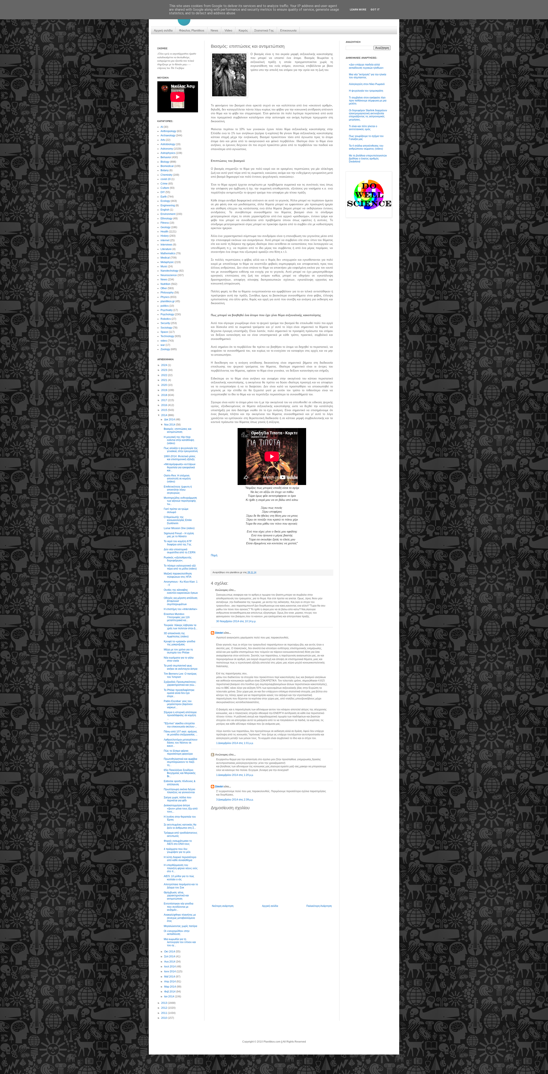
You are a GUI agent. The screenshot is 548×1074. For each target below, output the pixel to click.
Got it (375, 9)
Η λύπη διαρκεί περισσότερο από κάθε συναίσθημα (180, 859)
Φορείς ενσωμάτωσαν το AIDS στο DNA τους (178, 842)
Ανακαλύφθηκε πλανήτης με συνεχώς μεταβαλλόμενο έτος (180, 917)
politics (165, 305)
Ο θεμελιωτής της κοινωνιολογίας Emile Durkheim (178, 520)
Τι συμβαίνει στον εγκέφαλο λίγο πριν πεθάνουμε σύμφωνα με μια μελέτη (367, 100)
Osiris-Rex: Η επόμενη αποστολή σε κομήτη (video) (177, 478)
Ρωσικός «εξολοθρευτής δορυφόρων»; (178, 559)
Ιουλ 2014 (170, 966)
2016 (164, 405)
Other (164, 288)
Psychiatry (167, 310)
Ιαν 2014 (169, 996)
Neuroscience (169, 275)
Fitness (165, 222)
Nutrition (165, 284)
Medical (165, 257)
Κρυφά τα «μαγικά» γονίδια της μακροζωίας (179, 643)
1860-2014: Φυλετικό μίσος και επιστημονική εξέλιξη (179, 458)
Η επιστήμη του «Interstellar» (180, 609)
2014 (164, 415)
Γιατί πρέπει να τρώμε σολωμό (176, 510)
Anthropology (168, 131)
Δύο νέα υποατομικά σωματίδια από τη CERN (179, 551)
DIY (163, 192)
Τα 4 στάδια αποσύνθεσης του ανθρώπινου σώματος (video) (366, 147)
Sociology (166, 327)
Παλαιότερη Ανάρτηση (319, 905)
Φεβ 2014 (170, 991)
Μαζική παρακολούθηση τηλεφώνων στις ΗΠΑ (178, 575)
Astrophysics (168, 153)
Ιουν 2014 (170, 971)
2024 (164, 365)
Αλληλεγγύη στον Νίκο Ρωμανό (367, 84)
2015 (164, 410)
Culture (165, 187)
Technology (167, 336)
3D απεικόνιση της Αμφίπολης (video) (176, 635)
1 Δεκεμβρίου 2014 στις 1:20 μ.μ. (235, 775)
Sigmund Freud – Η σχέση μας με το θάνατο (179, 535)
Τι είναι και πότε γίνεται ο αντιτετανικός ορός (363, 128)
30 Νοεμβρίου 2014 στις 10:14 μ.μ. (236, 621)
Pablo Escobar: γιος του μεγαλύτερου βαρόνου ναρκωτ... (178, 704)
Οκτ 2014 (170, 951)
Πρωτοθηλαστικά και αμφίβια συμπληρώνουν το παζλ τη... (180, 762)
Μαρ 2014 (170, 986)
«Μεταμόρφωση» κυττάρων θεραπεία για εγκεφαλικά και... (179, 467)
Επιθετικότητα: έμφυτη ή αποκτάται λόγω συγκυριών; (178, 489)
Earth (164, 196)
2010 (164, 1017)
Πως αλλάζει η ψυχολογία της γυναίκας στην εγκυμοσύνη (181, 450)
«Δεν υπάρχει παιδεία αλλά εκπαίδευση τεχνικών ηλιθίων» (366, 66)
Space (164, 331)
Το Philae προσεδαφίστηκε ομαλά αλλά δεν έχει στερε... (179, 693)
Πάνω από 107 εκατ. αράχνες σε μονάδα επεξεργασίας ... (180, 733)
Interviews (166, 244)
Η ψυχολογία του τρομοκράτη (366, 90)
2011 (164, 1013)
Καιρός (243, 30)
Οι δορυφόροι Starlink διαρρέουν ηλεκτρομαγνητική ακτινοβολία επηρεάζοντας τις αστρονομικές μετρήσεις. (368, 115)
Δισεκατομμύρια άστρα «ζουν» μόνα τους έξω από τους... (181, 808)
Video (228, 30)
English (165, 209)
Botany (165, 170)
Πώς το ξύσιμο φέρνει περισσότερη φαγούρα (178, 752)
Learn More (358, 9)
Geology (165, 227)
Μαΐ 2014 (170, 976)
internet (165, 240)
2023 (164, 370)
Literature (166, 249)
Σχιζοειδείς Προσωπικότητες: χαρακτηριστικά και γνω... (180, 683)
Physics (165, 297)
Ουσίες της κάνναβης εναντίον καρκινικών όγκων (181, 591)
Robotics (166, 318)
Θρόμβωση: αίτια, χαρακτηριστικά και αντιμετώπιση (176, 895)
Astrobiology (168, 144)
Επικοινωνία (288, 30)
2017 (164, 400)
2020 (164, 385)
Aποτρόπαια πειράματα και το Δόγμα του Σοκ (181, 886)
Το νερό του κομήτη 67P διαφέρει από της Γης (178, 543)
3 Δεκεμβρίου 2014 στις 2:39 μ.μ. (235, 799)
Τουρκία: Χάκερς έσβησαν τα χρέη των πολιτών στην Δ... (180, 627)
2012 (164, 1007)
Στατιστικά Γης (264, 30)
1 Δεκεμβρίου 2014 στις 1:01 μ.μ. (235, 743)
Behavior (166, 157)
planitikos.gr (168, 301)
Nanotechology (169, 270)
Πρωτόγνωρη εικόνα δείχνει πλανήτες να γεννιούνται (179, 791)
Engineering (168, 205)
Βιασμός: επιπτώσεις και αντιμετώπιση (177, 430)
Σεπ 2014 (170, 956)
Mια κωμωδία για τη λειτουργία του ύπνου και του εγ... (180, 942)
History (165, 235)
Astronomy (167, 148)
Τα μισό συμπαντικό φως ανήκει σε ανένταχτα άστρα (180, 667)
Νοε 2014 (170, 424)
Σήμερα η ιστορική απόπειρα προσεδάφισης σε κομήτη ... (180, 715)
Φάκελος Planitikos (191, 30)
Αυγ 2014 (170, 961)
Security (165, 323)
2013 (164, 1002)
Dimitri (219, 632)
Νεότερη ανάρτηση (223, 905)
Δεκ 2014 (170, 419)
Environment (168, 214)
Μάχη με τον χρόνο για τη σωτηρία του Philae (178, 651)
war (163, 345)
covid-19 (166, 179)
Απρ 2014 (170, 981)
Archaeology (168, 135)
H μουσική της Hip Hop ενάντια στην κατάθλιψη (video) (179, 440)
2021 (164, 380)
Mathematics (168, 253)
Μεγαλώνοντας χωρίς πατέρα (180, 926)
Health (164, 231)
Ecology (165, 200)
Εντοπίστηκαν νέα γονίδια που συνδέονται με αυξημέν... (178, 906)
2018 (164, 395)
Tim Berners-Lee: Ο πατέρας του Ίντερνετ (180, 675)
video (164, 340)
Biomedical (167, 166)
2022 (164, 375)
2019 (164, 390)
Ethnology (166, 218)
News (214, 30)
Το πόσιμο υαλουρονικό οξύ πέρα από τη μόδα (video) (180, 567)
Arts (163, 139)
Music (164, 266)
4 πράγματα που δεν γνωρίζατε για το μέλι (177, 851)
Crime (164, 183)
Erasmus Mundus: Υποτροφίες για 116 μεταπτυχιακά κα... (177, 617)
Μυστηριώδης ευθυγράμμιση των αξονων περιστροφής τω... (180, 501)
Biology (165, 161)
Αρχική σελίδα (163, 30)
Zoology (165, 349)
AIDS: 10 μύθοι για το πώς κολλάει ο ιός (179, 878)
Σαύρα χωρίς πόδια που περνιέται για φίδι (177, 799)
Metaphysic (167, 262)
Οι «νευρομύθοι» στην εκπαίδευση (176, 933)
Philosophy (167, 292)
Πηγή (214, 555)
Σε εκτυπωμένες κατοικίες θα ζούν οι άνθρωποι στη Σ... (180, 826)
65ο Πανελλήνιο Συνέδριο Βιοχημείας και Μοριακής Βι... (180, 773)
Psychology (167, 314)
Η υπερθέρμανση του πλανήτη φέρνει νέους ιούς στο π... (181, 868)
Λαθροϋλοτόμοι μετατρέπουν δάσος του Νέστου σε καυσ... (180, 742)
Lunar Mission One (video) (179, 528)
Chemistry (166, 174)
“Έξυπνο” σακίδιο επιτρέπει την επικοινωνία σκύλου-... (180, 725)
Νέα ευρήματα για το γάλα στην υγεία (179, 659)
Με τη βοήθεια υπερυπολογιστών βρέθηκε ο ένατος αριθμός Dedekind (368, 158)
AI (162, 126)
